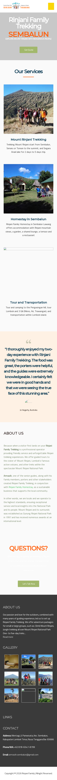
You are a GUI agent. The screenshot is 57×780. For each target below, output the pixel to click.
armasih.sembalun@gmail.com (23, 754)
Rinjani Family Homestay (21, 487)
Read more (8, 637)
